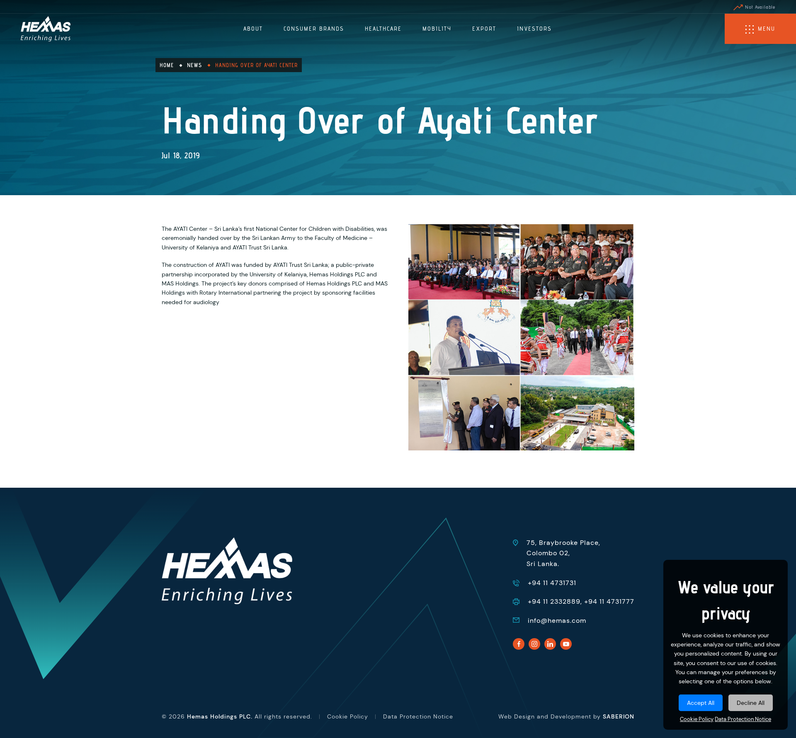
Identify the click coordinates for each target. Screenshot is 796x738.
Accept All (700, 703)
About (253, 28)
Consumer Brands (314, 28)
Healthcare (383, 28)
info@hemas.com (557, 620)
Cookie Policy (696, 719)
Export (484, 28)
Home (167, 65)
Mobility (436, 28)
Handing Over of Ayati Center (256, 65)
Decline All (750, 703)
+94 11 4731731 (552, 582)
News (194, 65)
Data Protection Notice (743, 719)
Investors (534, 28)
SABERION (618, 716)
